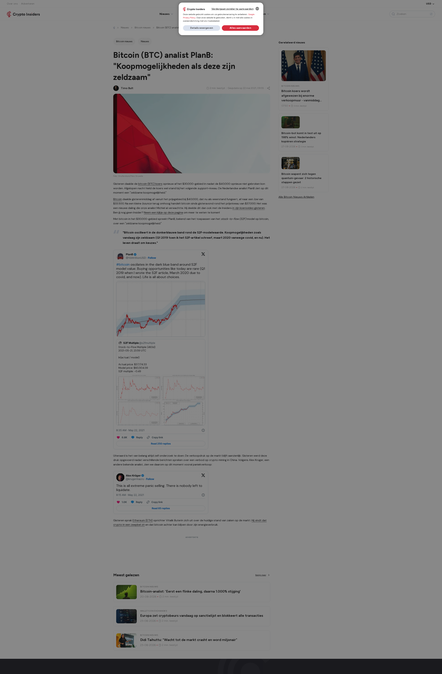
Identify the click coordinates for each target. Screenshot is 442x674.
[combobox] (257, 8)
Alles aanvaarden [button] (240, 27)
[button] (201, 28)
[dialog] (221, 19)
